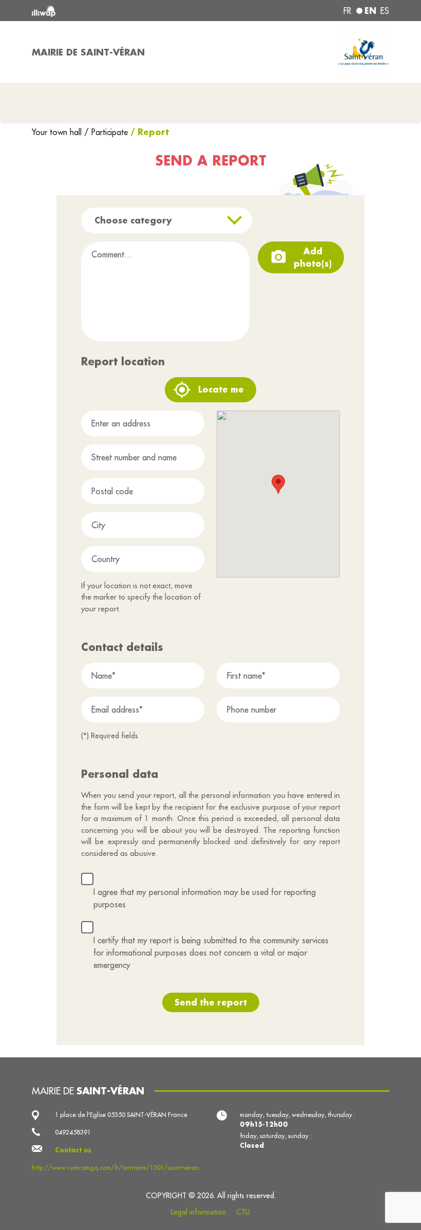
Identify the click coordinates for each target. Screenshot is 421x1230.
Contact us (73, 1150)
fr (347, 11)
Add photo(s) (313, 257)
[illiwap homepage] (103, 10)
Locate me (221, 389)
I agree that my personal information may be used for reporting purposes (204, 898)
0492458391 (73, 1132)
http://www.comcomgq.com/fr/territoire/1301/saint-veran (115, 1167)
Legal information (198, 1212)
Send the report (211, 1002)
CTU (243, 1212)
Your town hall (58, 132)
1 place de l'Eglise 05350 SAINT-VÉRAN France (121, 1115)
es (384, 11)
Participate (109, 132)
